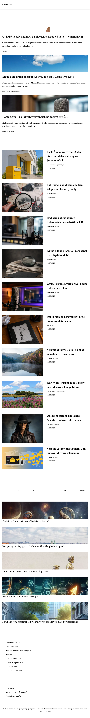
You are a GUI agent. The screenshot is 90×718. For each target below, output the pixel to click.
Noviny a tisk (51, 325)
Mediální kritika (52, 193)
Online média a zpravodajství (11, 91)
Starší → (84, 490)
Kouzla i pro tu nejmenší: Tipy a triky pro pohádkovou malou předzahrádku (40, 621)
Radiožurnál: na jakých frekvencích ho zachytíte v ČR (35, 116)
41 (65, 490)
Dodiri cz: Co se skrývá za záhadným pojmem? (25, 521)
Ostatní (4, 51)
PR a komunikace (52, 358)
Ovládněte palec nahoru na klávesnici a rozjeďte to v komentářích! (42, 36)
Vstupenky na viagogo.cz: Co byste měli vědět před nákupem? (33, 546)
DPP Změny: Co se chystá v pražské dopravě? (25, 571)
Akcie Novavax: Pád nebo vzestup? (20, 596)
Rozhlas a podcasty (8, 131)
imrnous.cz (7, 4)
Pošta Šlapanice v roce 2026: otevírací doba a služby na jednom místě (64, 156)
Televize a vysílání (53, 424)
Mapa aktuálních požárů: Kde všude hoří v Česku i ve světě (38, 76)
